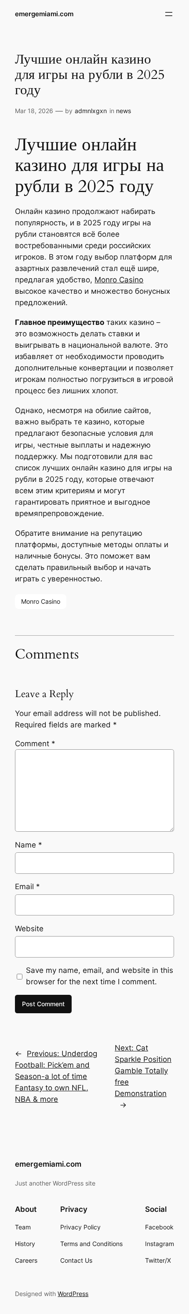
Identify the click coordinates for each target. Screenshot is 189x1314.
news (123, 110)
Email (27, 886)
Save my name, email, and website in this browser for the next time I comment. (99, 976)
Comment (35, 743)
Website (29, 928)
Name (28, 844)
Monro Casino (118, 279)
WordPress (73, 1293)
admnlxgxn (91, 110)
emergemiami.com (44, 14)
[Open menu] (169, 14)
